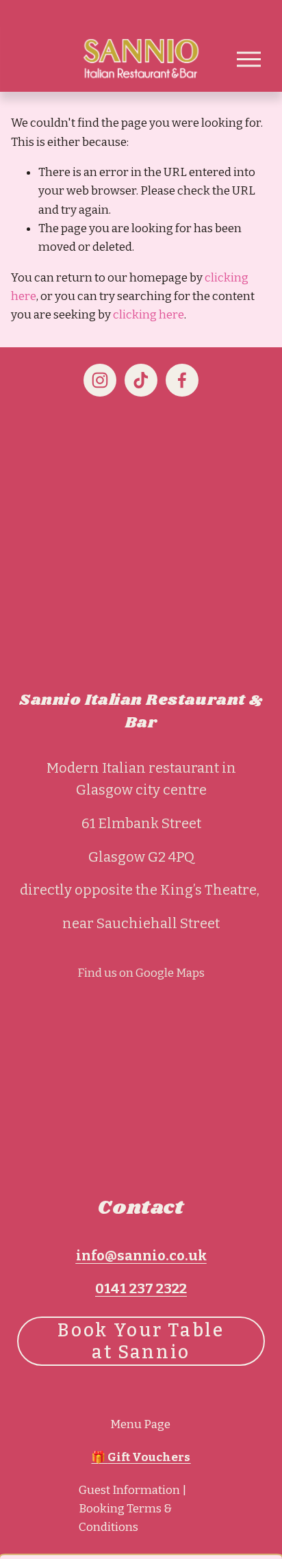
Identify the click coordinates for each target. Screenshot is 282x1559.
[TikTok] (141, 380)
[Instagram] (100, 380)
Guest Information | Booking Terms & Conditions (132, 1509)
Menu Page (140, 1424)
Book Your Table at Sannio (140, 1341)
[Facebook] (182, 380)
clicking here (148, 315)
